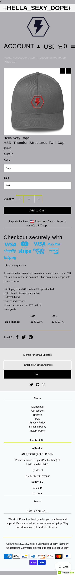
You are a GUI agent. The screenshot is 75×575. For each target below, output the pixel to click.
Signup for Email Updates (37, 354)
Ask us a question (16, 265)
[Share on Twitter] (23, 338)
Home (7, 58)
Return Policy (37, 430)
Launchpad (37, 406)
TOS (37, 418)
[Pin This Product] (31, 338)
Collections (37, 410)
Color (7, 160)
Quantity (9, 198)
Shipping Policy (37, 426)
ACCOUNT (20, 46)
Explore (37, 414)
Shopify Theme (57, 544)
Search (37, 501)
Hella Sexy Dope (40, 544)
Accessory (20, 58)
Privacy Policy (37, 422)
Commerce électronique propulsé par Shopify (44, 548)
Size (6, 177)
